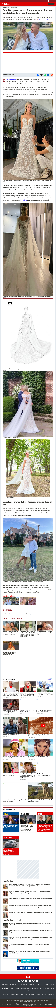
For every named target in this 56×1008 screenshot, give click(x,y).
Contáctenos (23, 994)
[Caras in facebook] (22, 981)
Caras (11, 988)
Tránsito (28, 997)
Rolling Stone (37, 988)
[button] (28, 37)
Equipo (38, 994)
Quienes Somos (14, 994)
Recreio (52, 988)
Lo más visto (8, 881)
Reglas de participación (47, 994)
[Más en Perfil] (11, 810)
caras (45, 814)
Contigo (17, 988)
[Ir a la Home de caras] (6, 4)
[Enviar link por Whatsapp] (45, 75)
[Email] (51, 75)
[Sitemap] (37, 981)
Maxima (28, 990)
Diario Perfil (5, 984)
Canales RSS (5, 994)
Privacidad (31, 994)
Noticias (11, 984)
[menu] (2, 3)
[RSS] (33, 981)
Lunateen (45, 984)
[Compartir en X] (41, 75)
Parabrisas (39, 984)
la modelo (23, 200)
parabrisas (11, 838)
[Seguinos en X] (26, 981)
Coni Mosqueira (11, 79)
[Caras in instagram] (19, 981)
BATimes (52, 984)
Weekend (31, 984)
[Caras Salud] (28, 962)
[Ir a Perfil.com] (51, 1)
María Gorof (27, 614)
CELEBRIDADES (6, 7)
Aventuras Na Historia (27, 988)
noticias (11, 814)
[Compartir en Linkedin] (48, 75)
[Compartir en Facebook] (38, 75)
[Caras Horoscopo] (28, 969)
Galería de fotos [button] (44, 19)
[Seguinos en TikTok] (30, 981)
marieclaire (28, 814)
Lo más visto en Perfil (12, 920)
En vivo (52, 4)
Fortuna (25, 984)
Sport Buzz (46, 988)
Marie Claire (18, 984)
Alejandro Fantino (17, 614)
